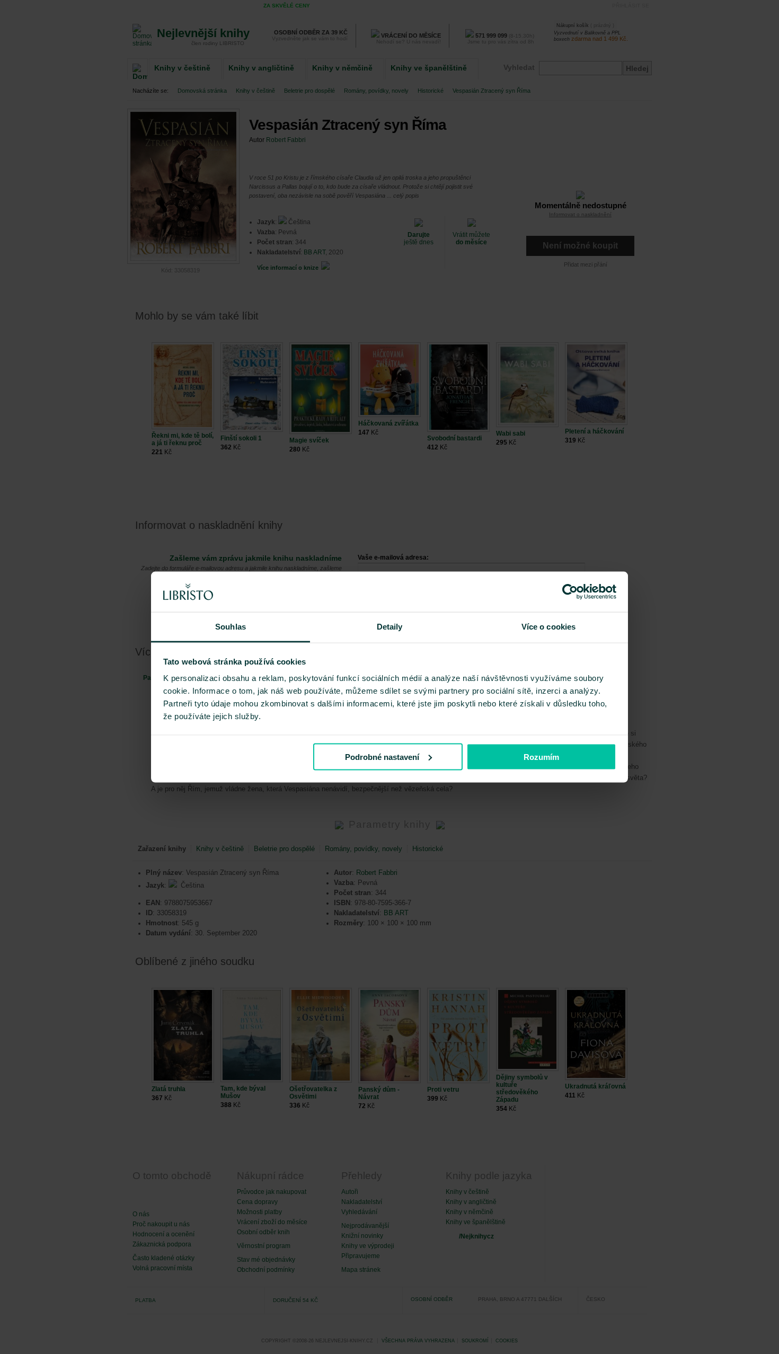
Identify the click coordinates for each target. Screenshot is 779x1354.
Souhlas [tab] (230, 626)
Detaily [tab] (390, 626)
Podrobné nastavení (382, 756)
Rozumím (541, 756)
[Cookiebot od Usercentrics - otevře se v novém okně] (570, 592)
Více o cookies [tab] (548, 626)
